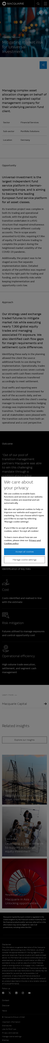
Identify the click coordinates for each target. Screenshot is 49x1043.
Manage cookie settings (24, 559)
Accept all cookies (24, 551)
